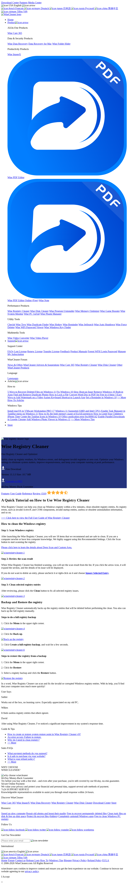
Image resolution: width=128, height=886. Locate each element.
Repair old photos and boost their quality (46, 813)
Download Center (10, 2)
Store (10, 425)
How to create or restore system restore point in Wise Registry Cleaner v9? (44, 734)
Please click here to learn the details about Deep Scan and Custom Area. (36, 547)
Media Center (35, 2)
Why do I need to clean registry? (23, 740)
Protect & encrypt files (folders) (42, 816)
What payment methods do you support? (27, 753)
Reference (27, 493)
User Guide (16, 493)
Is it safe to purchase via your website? (26, 756)
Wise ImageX (23, 802)
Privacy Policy (79, 860)
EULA (105, 860)
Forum (11, 860)
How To (44, 860)
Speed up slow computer (13, 813)
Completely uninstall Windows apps (76, 816)
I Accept (5, 876)
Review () (39, 493)
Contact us (20, 860)
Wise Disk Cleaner (83, 802)
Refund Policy (94, 860)
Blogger (68, 860)
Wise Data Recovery (40, 802)
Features (5, 493)
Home (4, 860)
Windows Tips (56, 860)
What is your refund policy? (21, 759)
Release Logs (32, 860)
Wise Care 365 (8, 802)
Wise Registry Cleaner (62, 802)
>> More (11, 742)
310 (44, 493)
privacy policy (32, 871)
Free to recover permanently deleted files (87, 813)
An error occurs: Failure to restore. (24, 737)
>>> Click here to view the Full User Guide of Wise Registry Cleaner (35, 517)
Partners (23, 2)
